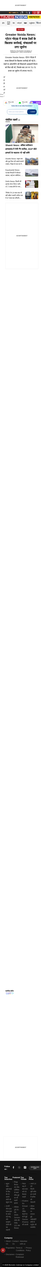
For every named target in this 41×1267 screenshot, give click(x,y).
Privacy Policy (29, 1249)
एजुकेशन (32, 23)
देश (14, 23)
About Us (8, 1242)
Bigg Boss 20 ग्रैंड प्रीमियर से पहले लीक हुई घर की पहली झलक (16, 1192)
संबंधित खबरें (11, 119)
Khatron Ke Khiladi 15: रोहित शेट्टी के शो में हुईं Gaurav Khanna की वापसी (25, 1213)
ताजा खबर (8, 23)
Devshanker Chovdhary (24, 51)
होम (3, 23)
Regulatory (10, 1248)
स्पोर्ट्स (19, 23)
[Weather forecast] (22, 12)
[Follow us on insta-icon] (25, 1167)
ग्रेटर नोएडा (20, 29)
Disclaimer (10, 1254)
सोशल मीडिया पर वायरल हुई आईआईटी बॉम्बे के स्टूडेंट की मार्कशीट (33, 1216)
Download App (35, 1167)
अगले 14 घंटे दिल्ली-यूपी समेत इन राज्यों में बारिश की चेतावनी (33, 1193)
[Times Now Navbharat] (20, 17)
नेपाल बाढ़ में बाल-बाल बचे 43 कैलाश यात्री (25, 1190)
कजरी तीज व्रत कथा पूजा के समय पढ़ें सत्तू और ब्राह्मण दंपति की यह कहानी (9, 1218)
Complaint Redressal (20, 1255)
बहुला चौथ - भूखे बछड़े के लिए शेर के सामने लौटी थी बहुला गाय (9, 1193)
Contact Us (15, 1242)
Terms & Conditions (20, 1249)
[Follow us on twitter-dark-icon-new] (19, 1167)
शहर (25, 23)
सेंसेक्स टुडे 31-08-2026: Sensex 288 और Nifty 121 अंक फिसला (17, 1217)
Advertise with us (23, 1242)
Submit (32, 112)
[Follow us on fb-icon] (13, 1167)
